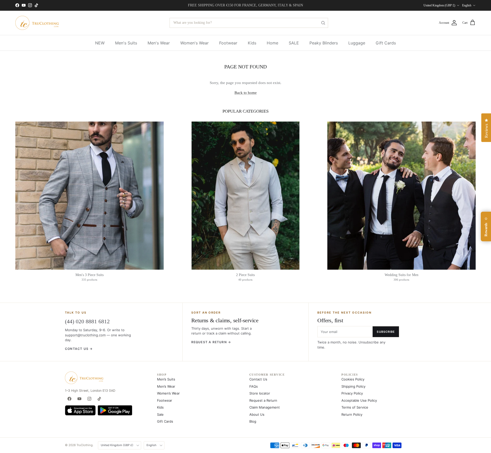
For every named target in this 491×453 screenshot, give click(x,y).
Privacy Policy (352, 393)
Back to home (246, 93)
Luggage (356, 42)
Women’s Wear (168, 393)
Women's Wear (194, 42)
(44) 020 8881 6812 (87, 321)
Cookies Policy (352, 379)
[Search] (323, 23)
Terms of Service (354, 407)
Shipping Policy (353, 386)
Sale (160, 414)
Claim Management (264, 407)
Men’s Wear (166, 386)
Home (272, 42)
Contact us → (79, 349)
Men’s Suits (166, 379)
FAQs (253, 386)
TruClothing (84, 445)
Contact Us (258, 379)
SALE (294, 42)
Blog (252, 421)
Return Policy (351, 414)
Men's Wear (159, 42)
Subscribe (386, 331)
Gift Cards (386, 42)
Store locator (259, 393)
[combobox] (249, 23)
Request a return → (211, 342)
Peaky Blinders (323, 42)
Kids (252, 42)
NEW (100, 42)
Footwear (228, 42)
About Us (256, 414)
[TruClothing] (37, 23)
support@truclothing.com (85, 335)
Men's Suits (126, 42)
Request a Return (263, 400)
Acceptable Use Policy (359, 400)
